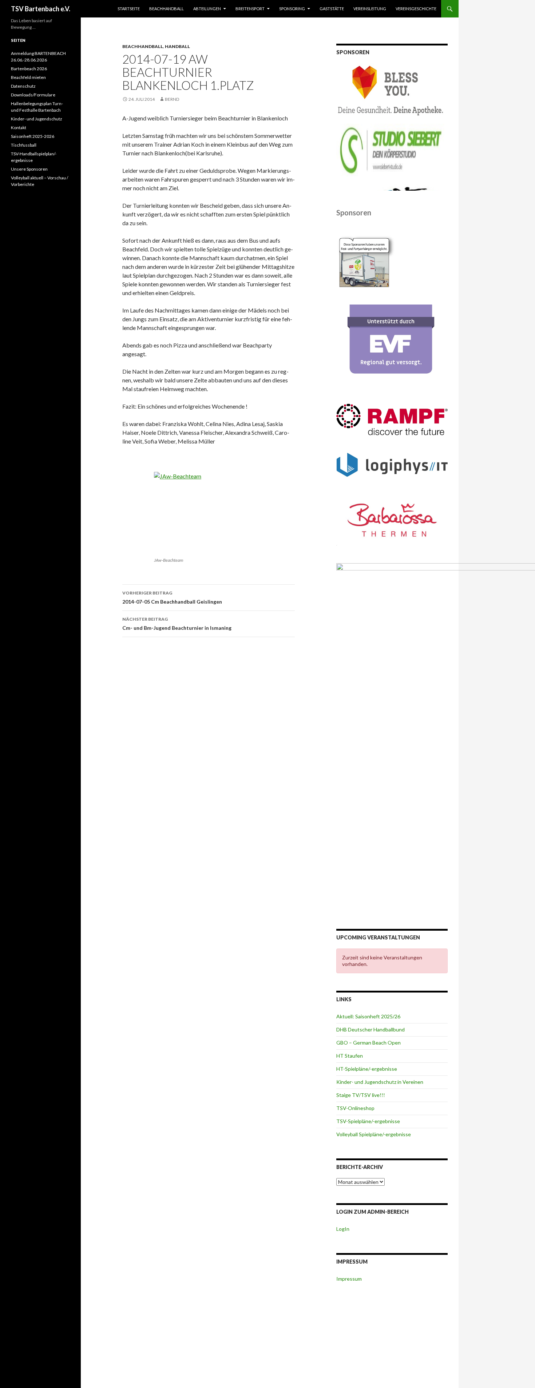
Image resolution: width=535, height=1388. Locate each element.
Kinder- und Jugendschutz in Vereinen (379, 1082)
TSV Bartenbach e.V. (40, 9)
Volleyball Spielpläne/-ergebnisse (373, 1134)
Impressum (349, 1279)
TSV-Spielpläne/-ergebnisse (368, 1121)
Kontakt (18, 127)
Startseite (129, 8)
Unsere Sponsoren (29, 169)
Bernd (172, 99)
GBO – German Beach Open (368, 1042)
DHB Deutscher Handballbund (370, 1029)
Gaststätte (332, 8)
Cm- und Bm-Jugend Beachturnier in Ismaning (176, 623)
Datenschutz (23, 86)
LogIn (342, 1229)
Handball (177, 46)
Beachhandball (166, 8)
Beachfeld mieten (28, 77)
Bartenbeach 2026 (29, 68)
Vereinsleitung (369, 8)
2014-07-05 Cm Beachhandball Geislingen (172, 597)
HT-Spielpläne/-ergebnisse (366, 1069)
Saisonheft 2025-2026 (32, 136)
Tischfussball (23, 145)
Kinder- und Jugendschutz (36, 119)
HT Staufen (349, 1056)
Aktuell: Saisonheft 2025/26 (368, 1016)
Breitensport (250, 8)
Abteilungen (207, 8)
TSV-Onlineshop (355, 1108)
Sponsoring (292, 8)
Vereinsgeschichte (416, 8)
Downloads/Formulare (33, 95)
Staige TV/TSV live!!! (360, 1095)
